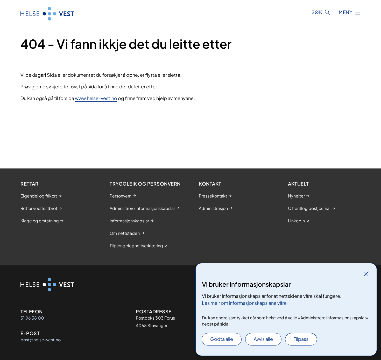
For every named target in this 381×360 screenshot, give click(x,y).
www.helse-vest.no (96, 98)
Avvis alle (263, 339)
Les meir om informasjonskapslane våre (244, 303)
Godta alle (221, 339)
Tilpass (301, 339)
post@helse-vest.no (40, 339)
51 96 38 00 (32, 318)
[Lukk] (366, 274)
